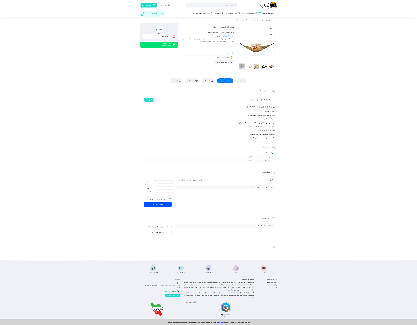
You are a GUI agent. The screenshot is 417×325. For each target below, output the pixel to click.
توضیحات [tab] (239, 81)
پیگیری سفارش (273, 285)
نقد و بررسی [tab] (175, 81)
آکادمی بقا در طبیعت (272, 282)
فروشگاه (275, 288)
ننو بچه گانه (257, 20)
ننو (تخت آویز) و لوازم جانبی (269, 20)
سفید (246, 161)
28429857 (170, 291)
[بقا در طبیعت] (267, 5)
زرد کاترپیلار (250, 161)
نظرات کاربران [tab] (206, 81)
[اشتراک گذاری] (271, 34)
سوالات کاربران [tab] (190, 81)
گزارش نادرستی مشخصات (222, 58)
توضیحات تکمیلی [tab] (223, 81)
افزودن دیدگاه (159, 204)
